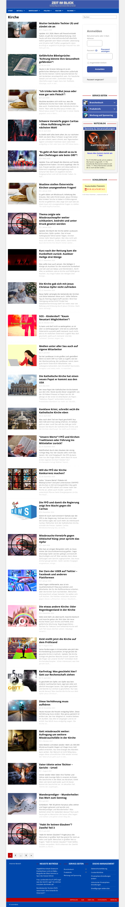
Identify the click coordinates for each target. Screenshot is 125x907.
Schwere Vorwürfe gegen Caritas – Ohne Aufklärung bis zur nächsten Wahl (58, 124)
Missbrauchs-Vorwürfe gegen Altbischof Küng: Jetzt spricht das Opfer (59, 539)
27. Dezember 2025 (48, 260)
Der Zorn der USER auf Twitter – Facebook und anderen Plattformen (58, 574)
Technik (70, 11)
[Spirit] (22, 385)
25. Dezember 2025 (48, 290)
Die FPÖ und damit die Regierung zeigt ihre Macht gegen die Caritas (59, 505)
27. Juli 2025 (45, 353)
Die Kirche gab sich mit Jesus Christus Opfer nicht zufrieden (57, 285)
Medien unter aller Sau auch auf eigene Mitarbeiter (58, 347)
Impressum (74, 900)
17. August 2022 (47, 645)
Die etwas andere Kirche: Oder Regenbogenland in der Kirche (57, 608)
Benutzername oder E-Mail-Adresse (98, 37)
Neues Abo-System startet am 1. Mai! (99, 154)
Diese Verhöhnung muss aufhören (53, 703)
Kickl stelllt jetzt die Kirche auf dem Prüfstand (57, 640)
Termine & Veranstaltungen (99, 128)
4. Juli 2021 (45, 801)
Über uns (91, 900)
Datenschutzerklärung (99, 869)
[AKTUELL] (22, 30)
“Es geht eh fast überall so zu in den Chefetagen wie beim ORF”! (58, 153)
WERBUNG (113, 900)
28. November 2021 (48, 708)
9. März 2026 (45, 158)
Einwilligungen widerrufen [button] (100, 888)
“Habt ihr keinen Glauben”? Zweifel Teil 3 (55, 826)
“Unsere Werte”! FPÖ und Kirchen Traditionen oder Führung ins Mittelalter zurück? (59, 440)
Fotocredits (102, 900)
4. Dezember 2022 (47, 613)
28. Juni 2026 (45, 65)
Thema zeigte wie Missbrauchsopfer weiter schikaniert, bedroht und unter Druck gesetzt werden (58, 219)
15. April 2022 (46, 678)
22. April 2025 (46, 416)
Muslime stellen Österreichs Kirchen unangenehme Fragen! (57, 186)
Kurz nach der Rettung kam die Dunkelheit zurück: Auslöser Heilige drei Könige (58, 254)
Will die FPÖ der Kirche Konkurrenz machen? (53, 471)
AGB (82, 900)
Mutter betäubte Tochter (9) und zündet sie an (58, 25)
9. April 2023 (45, 545)
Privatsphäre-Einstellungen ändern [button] (101, 877)
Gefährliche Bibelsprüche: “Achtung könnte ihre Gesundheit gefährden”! (59, 59)
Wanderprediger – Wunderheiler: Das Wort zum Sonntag (59, 796)
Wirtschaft (33, 11)
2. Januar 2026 (46, 191)
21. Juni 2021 (45, 831)
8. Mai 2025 (45, 386)
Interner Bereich (15, 863)
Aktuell (19, 11)
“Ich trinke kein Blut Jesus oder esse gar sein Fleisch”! (58, 93)
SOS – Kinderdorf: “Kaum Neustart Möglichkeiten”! (54, 318)
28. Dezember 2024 (48, 476)
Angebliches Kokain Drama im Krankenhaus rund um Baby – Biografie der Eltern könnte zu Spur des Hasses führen (47, 872)
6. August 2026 (46, 30)
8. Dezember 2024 (47, 512)
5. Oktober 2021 (47, 741)
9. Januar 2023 (46, 581)
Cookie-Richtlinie (97, 872)
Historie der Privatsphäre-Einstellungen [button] (100, 883)
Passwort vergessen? (95, 79)
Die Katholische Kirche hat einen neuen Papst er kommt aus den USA (58, 379)
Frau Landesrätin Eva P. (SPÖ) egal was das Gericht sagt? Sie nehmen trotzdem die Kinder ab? (48, 882)
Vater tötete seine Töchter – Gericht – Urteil (56, 766)
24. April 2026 (46, 131)
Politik (47, 11)
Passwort (90, 50)
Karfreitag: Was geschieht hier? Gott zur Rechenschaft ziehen (58, 673)
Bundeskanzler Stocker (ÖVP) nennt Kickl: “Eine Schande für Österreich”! (47, 890)
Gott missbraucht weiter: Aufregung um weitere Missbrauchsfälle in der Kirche (57, 734)
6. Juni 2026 (45, 98)
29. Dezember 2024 (48, 446)
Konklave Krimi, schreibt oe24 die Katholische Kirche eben (59, 411)
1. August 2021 (46, 771)
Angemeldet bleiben (98, 63)
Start (10, 11)
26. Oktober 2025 (47, 323)
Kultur (58, 11)
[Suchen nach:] (99, 17)
